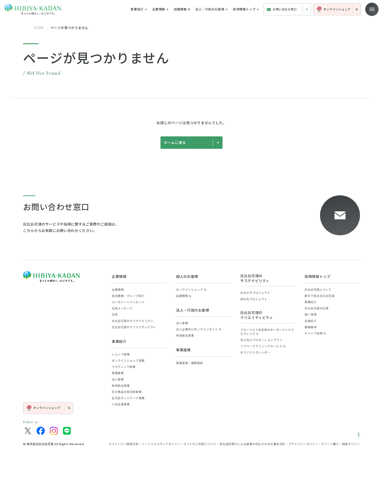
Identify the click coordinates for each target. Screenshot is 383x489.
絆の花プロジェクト (253, 299)
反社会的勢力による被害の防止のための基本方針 (252, 444)
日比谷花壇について (318, 290)
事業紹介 (119, 341)
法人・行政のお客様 (192, 310)
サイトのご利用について (199, 444)
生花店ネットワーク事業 (128, 398)
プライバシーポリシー (303, 444)
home (39, 27)
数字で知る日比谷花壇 (319, 296)
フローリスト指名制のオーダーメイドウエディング (267, 332)
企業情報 (119, 276)
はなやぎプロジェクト (255, 293)
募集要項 (311, 327)
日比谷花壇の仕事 (316, 308)
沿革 (115, 314)
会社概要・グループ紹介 (128, 296)
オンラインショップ (189, 290)
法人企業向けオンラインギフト (197, 329)
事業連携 (183, 349)
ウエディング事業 (123, 367)
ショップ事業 (121, 354)
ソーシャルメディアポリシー (161, 444)
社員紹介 (311, 321)
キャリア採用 (313, 333)
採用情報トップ (317, 276)
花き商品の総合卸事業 (127, 392)
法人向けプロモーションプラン (261, 340)
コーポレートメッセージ (128, 302)
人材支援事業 (121, 404)
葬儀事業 (118, 373)
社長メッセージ (122, 308)
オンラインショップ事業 (128, 361)
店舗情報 (182, 296)
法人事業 (118, 379)
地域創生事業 (121, 386)
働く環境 (311, 314)
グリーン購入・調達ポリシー (340, 444)
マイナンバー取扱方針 (124, 444)
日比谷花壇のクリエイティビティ (134, 327)
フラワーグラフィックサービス (261, 346)
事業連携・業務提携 (189, 363)
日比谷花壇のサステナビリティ (132, 321)
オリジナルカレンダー (255, 352)
